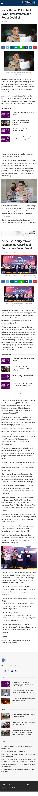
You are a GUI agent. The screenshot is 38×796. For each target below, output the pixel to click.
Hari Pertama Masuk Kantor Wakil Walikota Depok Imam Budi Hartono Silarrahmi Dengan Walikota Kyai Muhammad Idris (18, 760)
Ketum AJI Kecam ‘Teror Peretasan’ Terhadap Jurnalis (22, 130)
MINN (13, 787)
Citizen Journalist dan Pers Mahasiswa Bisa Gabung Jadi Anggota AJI (23, 138)
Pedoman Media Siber (15, 785)
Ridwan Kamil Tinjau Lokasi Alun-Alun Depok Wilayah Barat (23, 723)
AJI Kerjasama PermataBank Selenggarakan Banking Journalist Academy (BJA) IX (22, 684)
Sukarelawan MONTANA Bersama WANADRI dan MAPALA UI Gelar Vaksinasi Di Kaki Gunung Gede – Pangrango (24, 732)
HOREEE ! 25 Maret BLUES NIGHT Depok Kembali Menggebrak (23, 715)
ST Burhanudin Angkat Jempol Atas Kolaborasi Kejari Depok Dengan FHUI (23, 691)
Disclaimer (28, 785)
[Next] (20, 147)
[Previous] (17, 147)
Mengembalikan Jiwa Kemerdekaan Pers (13, 751)
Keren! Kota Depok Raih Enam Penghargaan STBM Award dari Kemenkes (21, 122)
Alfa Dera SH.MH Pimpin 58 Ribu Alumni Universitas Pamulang (23, 699)
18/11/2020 (4, 21)
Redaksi (3, 785)
